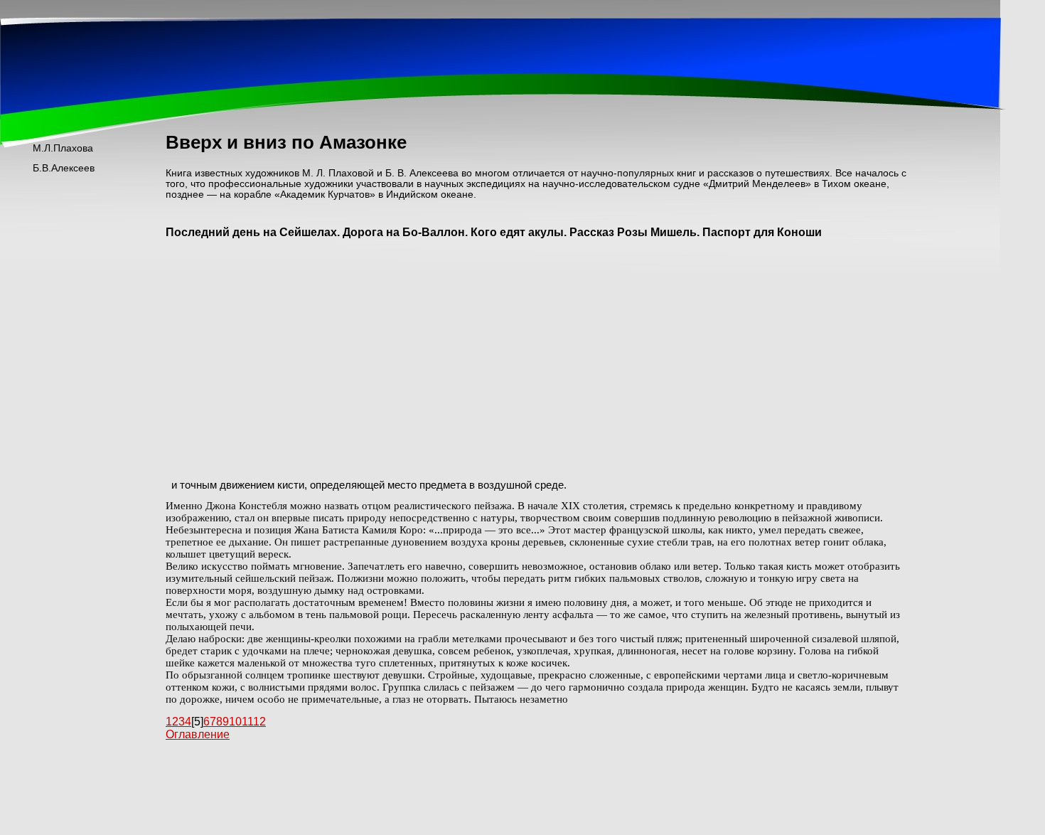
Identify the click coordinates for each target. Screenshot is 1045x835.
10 (235, 722)
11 (247, 722)
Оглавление (198, 734)
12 (259, 722)
